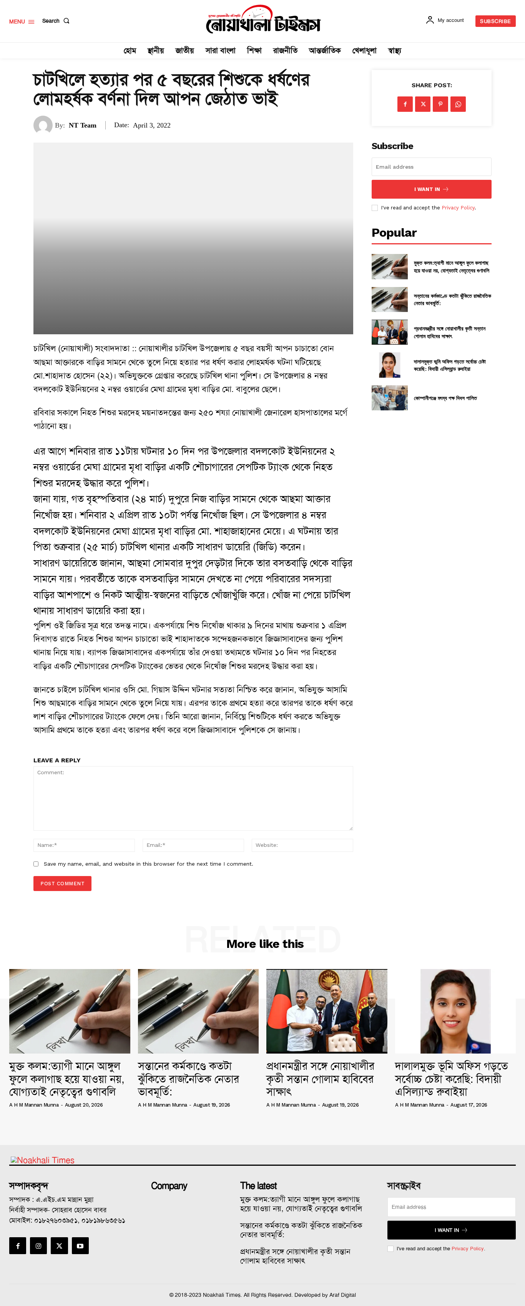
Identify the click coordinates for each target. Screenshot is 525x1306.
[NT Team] (44, 125)
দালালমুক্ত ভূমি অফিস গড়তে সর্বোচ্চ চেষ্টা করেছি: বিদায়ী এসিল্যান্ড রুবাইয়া (450, 365)
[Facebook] (405, 104)
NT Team (82, 125)
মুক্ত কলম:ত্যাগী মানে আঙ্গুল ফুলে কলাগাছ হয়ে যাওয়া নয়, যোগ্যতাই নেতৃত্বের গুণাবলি (451, 266)
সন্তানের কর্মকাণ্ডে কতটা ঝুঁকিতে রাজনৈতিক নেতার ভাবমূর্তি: (188, 1079)
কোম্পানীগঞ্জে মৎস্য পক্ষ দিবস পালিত (445, 398)
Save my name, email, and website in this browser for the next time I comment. (148, 864)
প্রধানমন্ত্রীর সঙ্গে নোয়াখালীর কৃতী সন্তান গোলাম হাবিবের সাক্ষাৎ (449, 332)
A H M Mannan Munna (33, 1105)
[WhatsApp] (458, 104)
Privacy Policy (458, 208)
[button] (57, 21)
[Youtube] (80, 1245)
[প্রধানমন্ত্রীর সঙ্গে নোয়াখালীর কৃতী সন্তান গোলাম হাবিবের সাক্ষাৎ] (389, 332)
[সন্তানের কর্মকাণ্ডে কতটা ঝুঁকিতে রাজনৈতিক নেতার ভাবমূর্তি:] (389, 299)
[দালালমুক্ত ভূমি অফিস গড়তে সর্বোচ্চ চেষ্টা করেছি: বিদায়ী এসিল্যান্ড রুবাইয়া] (389, 364)
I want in (427, 189)
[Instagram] (38, 1245)
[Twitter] (422, 104)
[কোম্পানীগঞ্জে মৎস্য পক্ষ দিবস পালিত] (389, 397)
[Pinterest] (440, 104)
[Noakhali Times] (263, 19)
